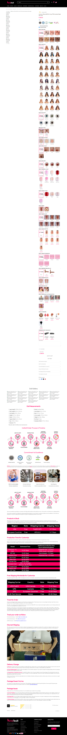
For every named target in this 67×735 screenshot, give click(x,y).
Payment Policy (36, 729)
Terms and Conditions (37, 726)
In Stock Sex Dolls (23, 726)
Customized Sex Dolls (24, 727)
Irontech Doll (44, 12)
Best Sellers (22, 724)
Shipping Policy (36, 723)
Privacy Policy (36, 727)
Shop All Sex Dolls (23, 721)
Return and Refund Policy (37, 724)
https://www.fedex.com (22, 616)
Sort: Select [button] (57, 710)
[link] (7, 9)
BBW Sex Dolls (23, 729)
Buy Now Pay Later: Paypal (38, 730)
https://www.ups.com (21, 618)
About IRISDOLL (36, 721)
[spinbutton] (42, 349)
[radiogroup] (12, 705)
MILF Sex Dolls (23, 730)
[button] (8, 11)
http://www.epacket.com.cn (21, 620)
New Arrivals (22, 723)
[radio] (50, 26)
